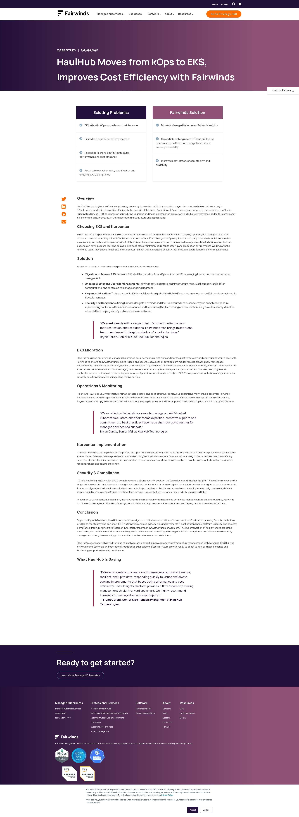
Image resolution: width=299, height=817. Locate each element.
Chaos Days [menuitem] (96, 722)
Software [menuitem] (142, 703)
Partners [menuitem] (166, 727)
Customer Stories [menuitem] (187, 713)
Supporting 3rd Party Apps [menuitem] (102, 727)
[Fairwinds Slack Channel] (240, 4)
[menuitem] (149, 738)
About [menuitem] (167, 703)
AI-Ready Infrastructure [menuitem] (101, 709)
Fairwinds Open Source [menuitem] (145, 713)
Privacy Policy (167, 795)
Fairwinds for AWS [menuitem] (63, 718)
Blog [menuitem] (182, 709)
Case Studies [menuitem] (60, 713)
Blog (215, 4)
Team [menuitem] (165, 713)
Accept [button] (193, 809)
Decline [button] (206, 809)
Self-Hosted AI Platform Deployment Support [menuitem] (109, 713)
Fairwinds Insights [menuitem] (143, 709)
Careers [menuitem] (166, 718)
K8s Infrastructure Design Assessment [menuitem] (107, 718)
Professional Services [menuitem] (105, 703)
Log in (224, 4)
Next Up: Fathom (281, 90)
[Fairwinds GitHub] (233, 4)
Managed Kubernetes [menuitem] (69, 703)
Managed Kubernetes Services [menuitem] (68, 709)
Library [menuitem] (183, 718)
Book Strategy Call (224, 14)
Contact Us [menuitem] (167, 722)
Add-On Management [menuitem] (100, 731)
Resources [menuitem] (187, 703)
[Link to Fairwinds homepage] (73, 14)
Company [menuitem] (167, 709)
